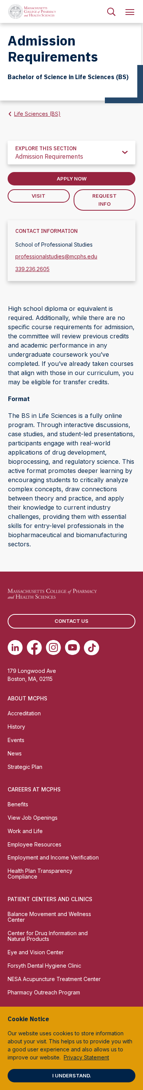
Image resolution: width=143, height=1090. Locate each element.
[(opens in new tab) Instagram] (53, 647)
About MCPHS (27, 698)
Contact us (71, 621)
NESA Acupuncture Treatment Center (54, 979)
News (15, 753)
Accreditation (24, 713)
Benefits (18, 804)
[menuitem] (111, 11)
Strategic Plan (25, 766)
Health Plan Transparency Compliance (40, 873)
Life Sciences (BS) (37, 113)
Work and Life (25, 831)
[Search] (111, 11)
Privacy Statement (86, 1057)
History (16, 726)
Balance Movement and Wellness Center (49, 917)
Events (16, 740)
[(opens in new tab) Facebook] (34, 647)
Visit (38, 196)
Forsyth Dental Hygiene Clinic (44, 965)
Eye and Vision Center (36, 952)
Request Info (104, 200)
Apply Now (72, 178)
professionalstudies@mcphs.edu (56, 256)
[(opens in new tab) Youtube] (72, 647)
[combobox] (71, 152)
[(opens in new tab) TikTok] (91, 647)
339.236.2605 (32, 269)
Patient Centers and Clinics (50, 899)
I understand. (71, 1075)
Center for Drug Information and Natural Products (48, 936)
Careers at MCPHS (34, 789)
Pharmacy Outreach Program (44, 992)
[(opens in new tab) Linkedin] (15, 647)
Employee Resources (34, 844)
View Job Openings (33, 817)
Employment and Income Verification (53, 857)
